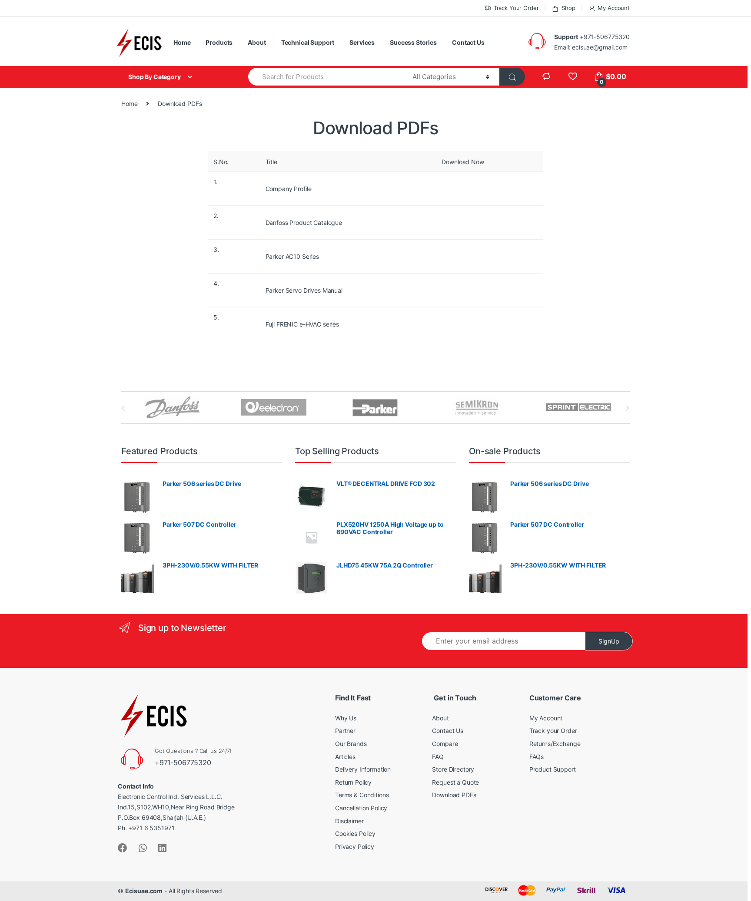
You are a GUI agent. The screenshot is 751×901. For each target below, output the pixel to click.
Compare (445, 743)
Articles (345, 756)
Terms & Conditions (362, 795)
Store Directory (453, 769)
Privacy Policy (354, 846)
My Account (614, 7)
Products (219, 42)
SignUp (608, 641)
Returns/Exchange (555, 743)
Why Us (345, 718)
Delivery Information (363, 769)
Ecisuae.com (144, 890)
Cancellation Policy (361, 808)
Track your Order (553, 730)
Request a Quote (455, 782)
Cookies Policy (355, 833)
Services (362, 42)
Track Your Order (516, 7)
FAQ (438, 756)
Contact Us (468, 42)
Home (181, 42)
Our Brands (351, 743)
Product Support (552, 769)
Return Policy (353, 782)
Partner (345, 730)
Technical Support (308, 42)
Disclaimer (349, 821)
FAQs (536, 756)
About (257, 42)
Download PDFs (454, 795)
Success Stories (413, 42)
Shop (568, 7)
